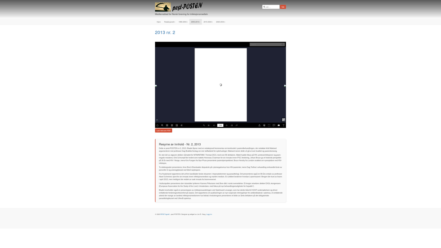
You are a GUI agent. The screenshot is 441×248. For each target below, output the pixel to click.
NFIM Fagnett (165, 214)
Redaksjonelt (169, 22)
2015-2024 (208, 22)
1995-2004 (183, 22)
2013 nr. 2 (165, 32)
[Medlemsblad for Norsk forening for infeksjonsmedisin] (178, 7)
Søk (282, 7)
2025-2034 (220, 22)
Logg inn (209, 214)
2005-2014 (195, 22)
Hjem (159, 22)
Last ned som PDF (164, 130)
